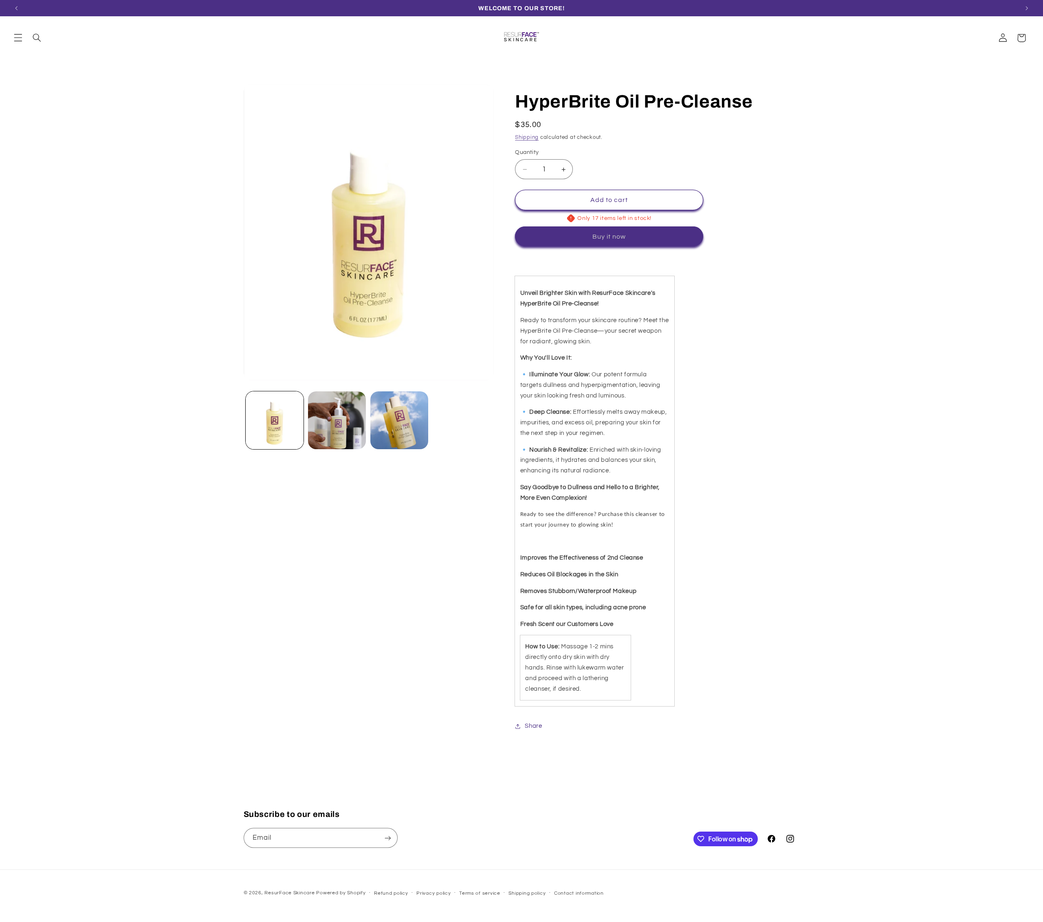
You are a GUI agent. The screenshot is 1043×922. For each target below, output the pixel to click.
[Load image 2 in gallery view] (337, 420)
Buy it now (609, 236)
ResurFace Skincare (289, 893)
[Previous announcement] (16, 8)
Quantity (527, 153)
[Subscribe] (387, 838)
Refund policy (391, 893)
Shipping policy (527, 893)
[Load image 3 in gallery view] (399, 420)
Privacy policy (433, 893)
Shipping (527, 137)
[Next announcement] (1027, 8)
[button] (18, 38)
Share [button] (533, 726)
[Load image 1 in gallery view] (275, 420)
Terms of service (479, 893)
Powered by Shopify (340, 893)
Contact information (579, 893)
